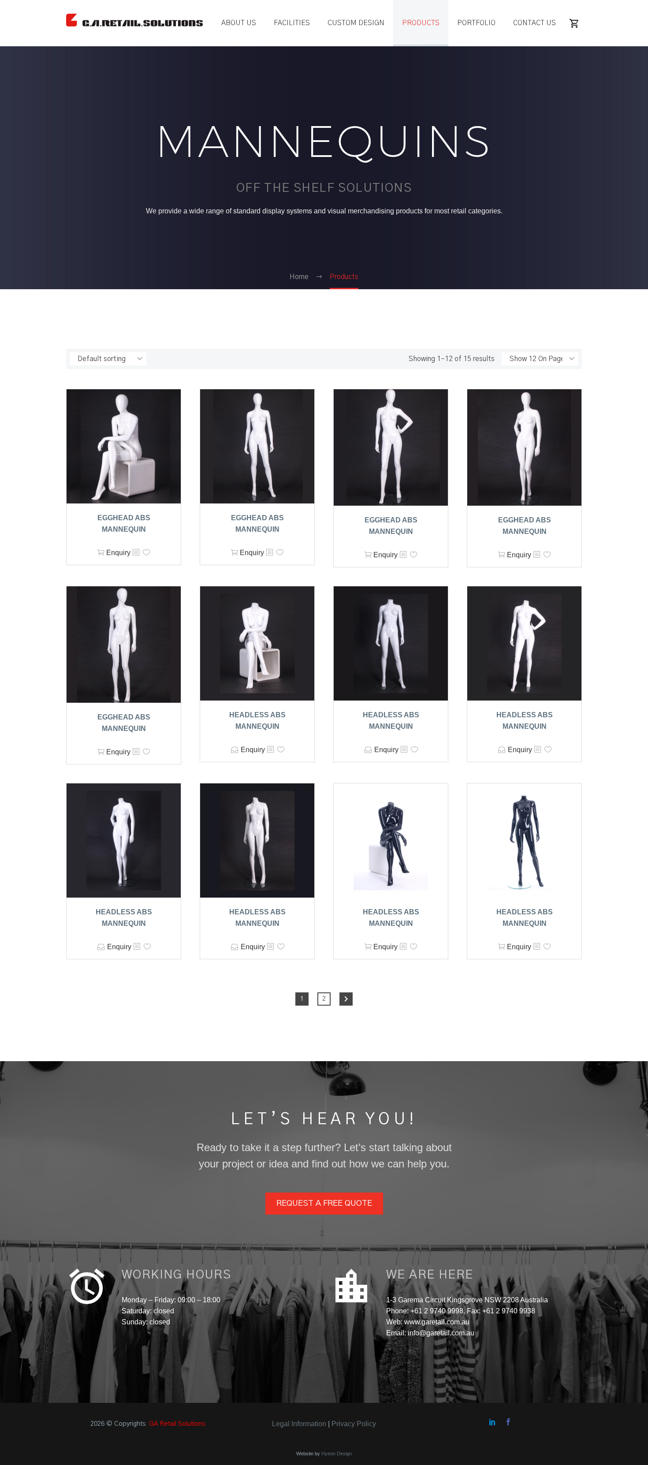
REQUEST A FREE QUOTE (324, 1203)
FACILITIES (292, 22)
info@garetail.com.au (441, 1333)
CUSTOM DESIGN (356, 22)
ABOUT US (238, 22)
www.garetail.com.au (435, 1322)
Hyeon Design (336, 1453)
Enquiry (118, 552)
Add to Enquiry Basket (235, 749)
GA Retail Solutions (177, 1423)
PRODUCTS (420, 22)
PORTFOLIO (476, 22)
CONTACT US (534, 22)
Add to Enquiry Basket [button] (100, 552)
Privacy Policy (353, 1424)
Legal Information (299, 1424)
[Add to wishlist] (146, 552)
